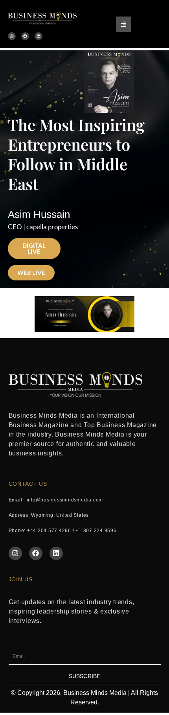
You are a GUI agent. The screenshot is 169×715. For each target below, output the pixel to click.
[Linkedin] (38, 36)
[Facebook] (25, 36)
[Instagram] (12, 36)
